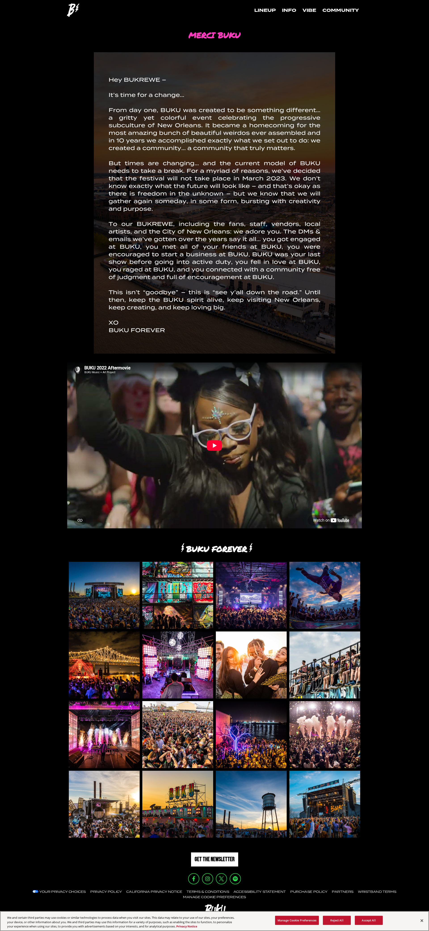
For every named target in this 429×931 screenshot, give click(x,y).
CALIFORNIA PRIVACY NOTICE (154, 891)
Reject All (336, 920)
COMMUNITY (340, 10)
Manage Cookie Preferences (297, 920)
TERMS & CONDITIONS (208, 891)
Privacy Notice (186, 926)
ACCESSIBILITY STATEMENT (259, 891)
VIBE (309, 10)
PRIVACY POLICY (106, 891)
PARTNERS (342, 891)
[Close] (422, 920)
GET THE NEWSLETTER (215, 859)
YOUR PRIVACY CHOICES (62, 891)
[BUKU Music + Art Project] (73, 10)
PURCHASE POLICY (308, 891)
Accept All (369, 920)
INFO (289, 10)
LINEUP (265, 10)
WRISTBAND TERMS (377, 891)
